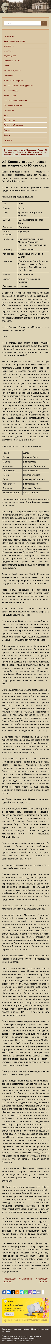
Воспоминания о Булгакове (15, 100)
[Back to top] (45, 1338)
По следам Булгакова (13, 105)
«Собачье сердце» (11, 90)
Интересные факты (12, 61)
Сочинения (8, 75)
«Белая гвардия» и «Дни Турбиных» (18, 85)
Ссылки (7, 135)
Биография (9, 46)
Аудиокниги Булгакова (13, 125)
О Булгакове (9, 51)
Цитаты (7, 65)
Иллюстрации (10, 95)
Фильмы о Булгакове (12, 70)
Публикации (9, 110)
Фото (6, 115)
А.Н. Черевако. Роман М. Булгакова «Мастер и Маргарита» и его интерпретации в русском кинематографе (25, 152)
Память (7, 130)
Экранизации (9, 120)
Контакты (8, 140)
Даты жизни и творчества (14, 41)
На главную (9, 36)
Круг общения (10, 56)
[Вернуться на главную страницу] (25, 6)
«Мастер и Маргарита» (13, 80)
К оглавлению (25, 1278)
